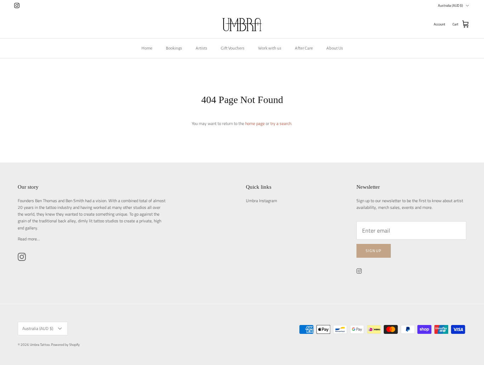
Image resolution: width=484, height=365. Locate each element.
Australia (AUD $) (450, 5)
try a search (280, 123)
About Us (334, 48)
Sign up (374, 250)
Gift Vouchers (232, 48)
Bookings (174, 48)
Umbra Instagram (261, 200)
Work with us (269, 48)
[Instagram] (16, 5)
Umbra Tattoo (40, 344)
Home (146, 48)
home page (255, 123)
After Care (304, 48)
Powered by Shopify (65, 344)
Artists (201, 48)
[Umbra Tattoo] (242, 24)
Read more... (29, 238)
